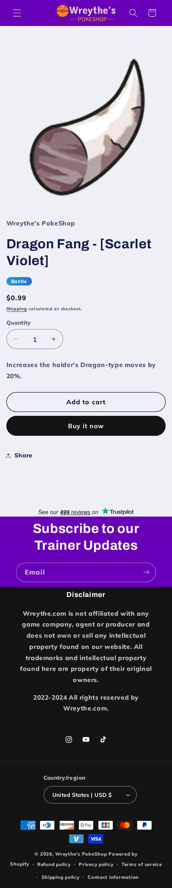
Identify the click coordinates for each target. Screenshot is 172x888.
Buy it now (86, 426)
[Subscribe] (146, 572)
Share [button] (23, 455)
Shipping (16, 308)
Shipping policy (61, 877)
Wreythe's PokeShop (81, 854)
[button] (17, 13)
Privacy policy (96, 864)
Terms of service (142, 864)
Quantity (18, 322)
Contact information (113, 877)
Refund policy (54, 864)
